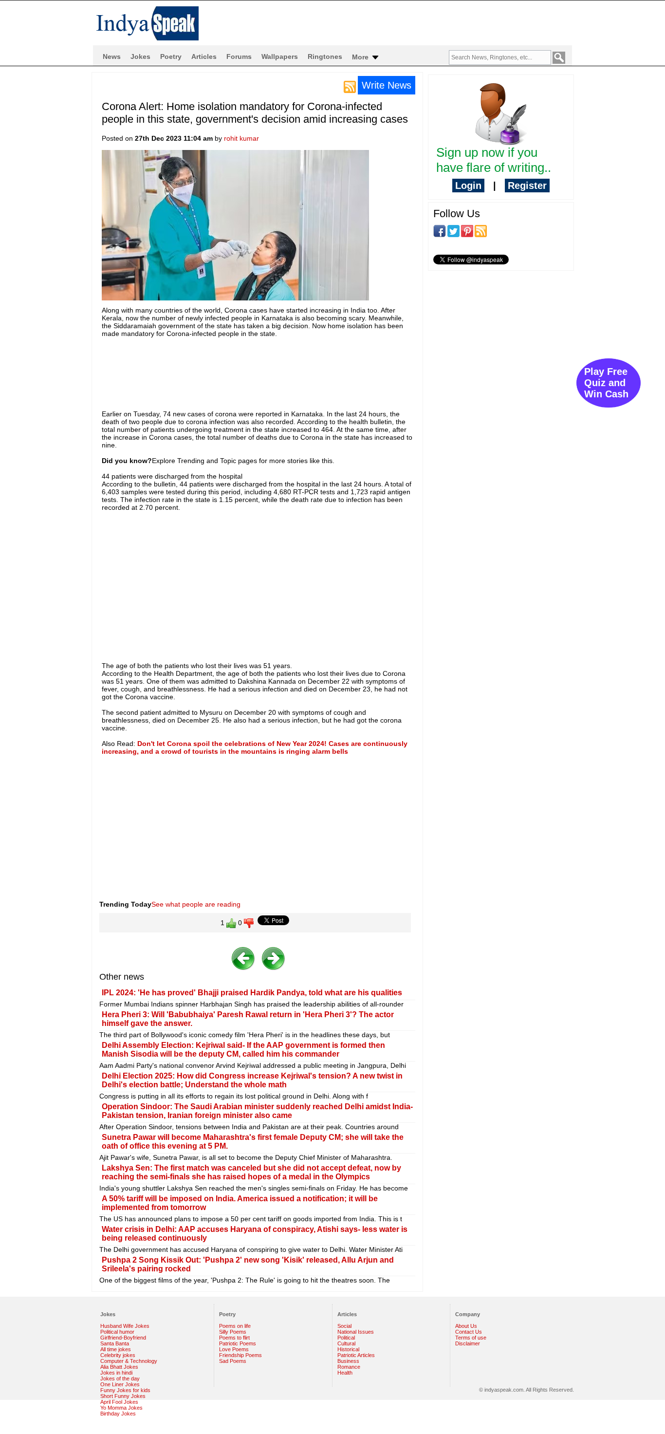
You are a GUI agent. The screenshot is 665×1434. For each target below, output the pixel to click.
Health (344, 1373)
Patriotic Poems (237, 1343)
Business (348, 1361)
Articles (204, 56)
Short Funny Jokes (123, 1396)
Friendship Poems (240, 1355)
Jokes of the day (120, 1378)
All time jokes (115, 1349)
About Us (466, 1326)
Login (468, 185)
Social (344, 1326)
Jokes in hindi (116, 1373)
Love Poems (234, 1349)
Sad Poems (232, 1361)
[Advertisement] (279, 369)
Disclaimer (467, 1343)
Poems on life (235, 1326)
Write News (386, 85)
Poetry (171, 56)
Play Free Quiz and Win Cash (606, 382)
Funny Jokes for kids (125, 1390)
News (112, 56)
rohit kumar (241, 138)
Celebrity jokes (117, 1355)
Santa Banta (114, 1343)
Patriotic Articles (356, 1355)
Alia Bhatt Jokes (119, 1367)
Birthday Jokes (118, 1413)
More (361, 57)
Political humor (117, 1332)
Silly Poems (232, 1332)
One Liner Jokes (120, 1384)
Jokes (140, 56)
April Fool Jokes (119, 1402)
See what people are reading (195, 904)
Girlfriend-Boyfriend (123, 1338)
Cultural (346, 1343)
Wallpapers (279, 56)
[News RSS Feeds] (350, 86)
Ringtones (325, 56)
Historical (348, 1349)
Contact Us (468, 1332)
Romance (348, 1367)
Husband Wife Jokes (124, 1326)
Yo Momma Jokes (121, 1408)
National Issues (355, 1332)
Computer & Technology (128, 1361)
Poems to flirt (234, 1338)
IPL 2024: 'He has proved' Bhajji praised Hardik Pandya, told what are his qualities (252, 992)
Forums (239, 56)
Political (346, 1338)
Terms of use (470, 1338)
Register (527, 185)
